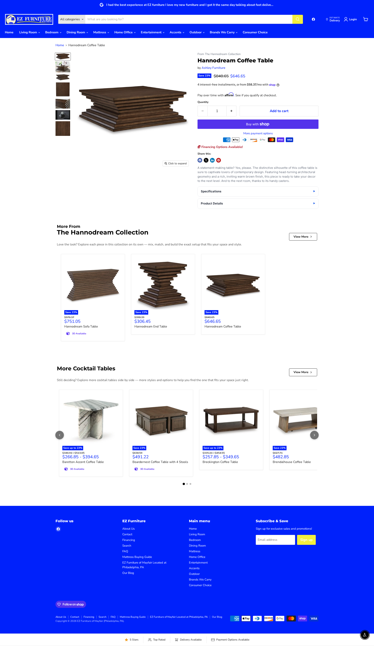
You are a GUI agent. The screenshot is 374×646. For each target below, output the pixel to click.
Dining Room (76, 32)
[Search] (297, 19)
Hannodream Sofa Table (81, 326)
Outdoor (196, 32)
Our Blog (128, 573)
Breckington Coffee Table (220, 462)
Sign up (306, 539)
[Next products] (314, 435)
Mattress (100, 32)
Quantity (203, 102)
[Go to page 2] (187, 484)
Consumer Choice (255, 32)
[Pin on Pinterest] (218, 160)
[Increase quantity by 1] (231, 111)
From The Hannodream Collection (219, 54)
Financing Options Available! (222, 147)
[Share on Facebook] (200, 160)
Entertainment (151, 32)
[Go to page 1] (184, 484)
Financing (128, 540)
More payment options (258, 133)
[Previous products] (59, 435)
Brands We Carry (222, 32)
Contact (127, 534)
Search (126, 546)
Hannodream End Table (150, 326)
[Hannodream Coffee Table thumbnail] (63, 56)
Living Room (28, 32)
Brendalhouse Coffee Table (292, 462)
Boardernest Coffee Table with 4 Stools (160, 462)
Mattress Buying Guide (137, 557)
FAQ (125, 551)
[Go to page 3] (190, 484)
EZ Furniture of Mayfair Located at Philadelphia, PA (179, 617)
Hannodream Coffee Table (223, 326)
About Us (128, 529)
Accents (176, 32)
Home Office (123, 32)
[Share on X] (206, 160)
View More (301, 237)
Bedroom (52, 32)
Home (9, 32)
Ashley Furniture (213, 68)
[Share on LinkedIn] (212, 160)
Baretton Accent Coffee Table (83, 462)
